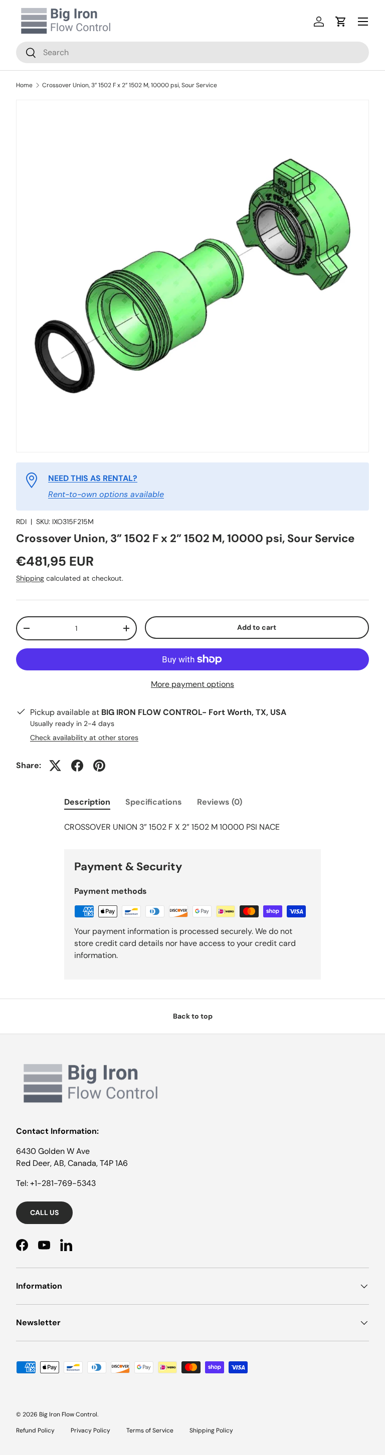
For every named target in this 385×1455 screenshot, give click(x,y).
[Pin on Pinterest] (99, 766)
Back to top (193, 1016)
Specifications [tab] (153, 802)
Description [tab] (87, 802)
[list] (192, 276)
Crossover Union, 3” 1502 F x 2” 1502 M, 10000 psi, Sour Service (129, 85)
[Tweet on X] (55, 766)
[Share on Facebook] (77, 766)
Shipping (30, 578)
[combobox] (192, 52)
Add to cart (256, 627)
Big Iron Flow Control (68, 1414)
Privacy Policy (90, 1430)
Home (24, 85)
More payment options (192, 684)
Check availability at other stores (84, 737)
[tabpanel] (192, 827)
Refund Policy (35, 1430)
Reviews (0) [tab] (219, 802)
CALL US (44, 1212)
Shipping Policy (211, 1430)
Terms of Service (149, 1430)
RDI (21, 521)
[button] (341, 22)
